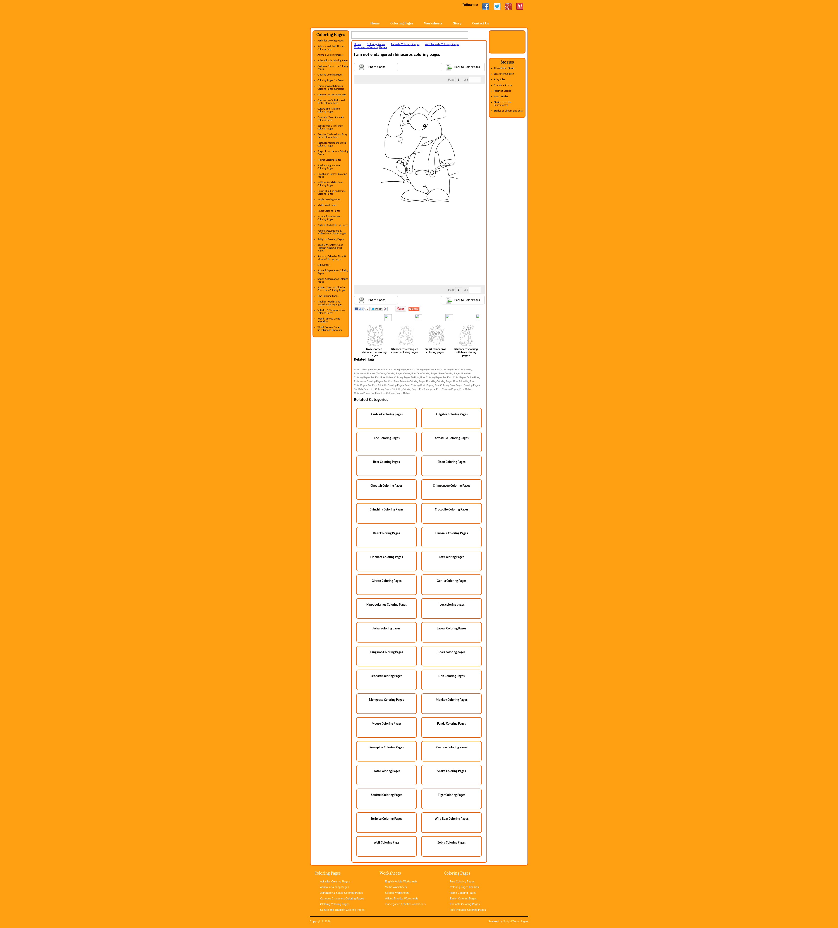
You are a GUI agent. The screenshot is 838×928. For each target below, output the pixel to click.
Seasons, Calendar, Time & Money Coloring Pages (332, 258)
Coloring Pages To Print (406, 377)
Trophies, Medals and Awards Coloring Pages (330, 303)
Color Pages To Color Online (456, 369)
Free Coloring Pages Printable (455, 373)
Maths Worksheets (327, 205)
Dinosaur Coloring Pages (451, 533)
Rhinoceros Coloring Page (392, 369)
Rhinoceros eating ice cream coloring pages (404, 351)
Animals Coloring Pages (330, 55)
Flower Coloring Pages (329, 160)
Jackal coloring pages (386, 628)
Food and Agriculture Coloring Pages (329, 167)
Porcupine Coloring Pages (386, 747)
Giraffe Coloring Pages (387, 581)
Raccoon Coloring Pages (451, 747)
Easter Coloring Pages (463, 898)
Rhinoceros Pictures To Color (369, 373)
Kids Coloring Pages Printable (385, 389)
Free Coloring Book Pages (448, 385)
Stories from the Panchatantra (502, 104)
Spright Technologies (515, 921)
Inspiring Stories (502, 91)
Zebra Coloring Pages (452, 842)
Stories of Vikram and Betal (508, 111)
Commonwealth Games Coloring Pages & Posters (331, 87)
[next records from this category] (478, 79)
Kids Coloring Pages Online (395, 393)
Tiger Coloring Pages (451, 795)
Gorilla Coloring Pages (451, 581)
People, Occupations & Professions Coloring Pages (332, 232)
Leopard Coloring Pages (386, 676)
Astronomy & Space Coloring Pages (341, 892)
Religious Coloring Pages (331, 239)
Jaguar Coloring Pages (451, 628)
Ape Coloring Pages (387, 438)
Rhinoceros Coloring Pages (370, 47)
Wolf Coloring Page (386, 842)
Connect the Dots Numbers (332, 94)
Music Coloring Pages (329, 211)
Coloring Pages (401, 23)
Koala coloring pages (451, 652)
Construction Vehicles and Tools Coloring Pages (331, 102)
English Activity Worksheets (401, 881)
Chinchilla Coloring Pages (387, 509)
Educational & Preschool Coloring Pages (330, 127)
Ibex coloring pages (452, 605)
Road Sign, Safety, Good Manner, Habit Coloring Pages (330, 248)
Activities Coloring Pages (331, 41)
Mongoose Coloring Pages (386, 700)
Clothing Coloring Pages (330, 75)
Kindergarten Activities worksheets (405, 904)
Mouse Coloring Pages (387, 723)
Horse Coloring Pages (463, 892)
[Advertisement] (419, 92)
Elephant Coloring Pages (386, 557)
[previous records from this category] (472, 79)
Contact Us (480, 23)
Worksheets (433, 23)
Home (344, 13)
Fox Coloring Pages (451, 557)
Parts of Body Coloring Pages (333, 225)
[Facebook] (485, 6)
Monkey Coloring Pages (451, 700)
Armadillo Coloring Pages (452, 438)
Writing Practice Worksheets (401, 898)
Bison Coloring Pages (451, 462)
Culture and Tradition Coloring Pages (329, 110)
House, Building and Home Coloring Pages (332, 192)
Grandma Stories (503, 85)
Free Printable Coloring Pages (468, 909)
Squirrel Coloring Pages (386, 795)
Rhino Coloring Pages (365, 369)
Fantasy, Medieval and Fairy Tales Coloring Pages (332, 136)
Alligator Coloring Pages (452, 414)
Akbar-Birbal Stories (504, 68)
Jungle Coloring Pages (329, 199)
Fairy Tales (499, 79)
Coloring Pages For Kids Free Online (373, 377)
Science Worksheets (397, 892)
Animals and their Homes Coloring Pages (331, 48)
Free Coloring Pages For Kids (436, 377)
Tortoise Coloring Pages (386, 819)
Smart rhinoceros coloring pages (435, 351)
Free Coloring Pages (447, 389)
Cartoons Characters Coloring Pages (342, 898)
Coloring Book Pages (422, 385)
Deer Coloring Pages (386, 533)
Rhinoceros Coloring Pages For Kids (373, 381)
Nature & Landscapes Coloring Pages (329, 218)
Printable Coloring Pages (465, 904)
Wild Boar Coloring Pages (452, 819)
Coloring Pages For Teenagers (418, 389)
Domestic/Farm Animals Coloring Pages (331, 119)
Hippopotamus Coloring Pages (386, 605)
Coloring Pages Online (398, 373)
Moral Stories (501, 96)
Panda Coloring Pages (451, 723)
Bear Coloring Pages (386, 462)
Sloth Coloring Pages (386, 771)
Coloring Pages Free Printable (452, 381)
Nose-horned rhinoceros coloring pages (374, 352)
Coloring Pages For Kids (464, 887)
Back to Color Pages (467, 67)
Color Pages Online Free (466, 377)
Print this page (376, 67)
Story (457, 23)
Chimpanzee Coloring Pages (451, 486)
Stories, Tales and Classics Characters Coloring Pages (331, 289)
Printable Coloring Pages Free (394, 385)
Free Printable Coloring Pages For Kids (414, 381)
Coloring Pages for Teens (331, 80)
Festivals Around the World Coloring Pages (332, 144)
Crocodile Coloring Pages (451, 509)
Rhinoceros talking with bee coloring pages (466, 352)
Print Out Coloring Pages (424, 373)
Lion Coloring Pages (451, 676)
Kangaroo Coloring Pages (386, 652)
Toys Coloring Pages (328, 296)
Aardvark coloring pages (387, 414)
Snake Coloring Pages (451, 771)
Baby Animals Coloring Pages (333, 60)
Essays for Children (504, 74)
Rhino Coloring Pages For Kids (423, 369)
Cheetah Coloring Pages (386, 486)
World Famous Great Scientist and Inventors (330, 329)
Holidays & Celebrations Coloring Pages (330, 184)
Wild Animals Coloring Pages (442, 44)
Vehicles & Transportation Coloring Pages (331, 311)
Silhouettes (324, 265)
